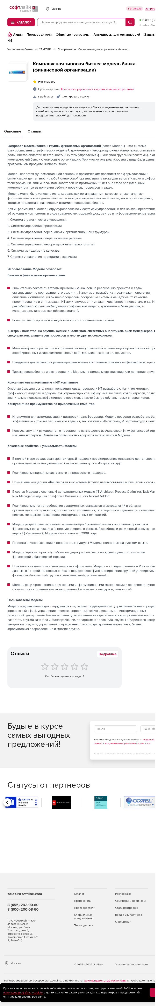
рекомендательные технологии (105, 980)
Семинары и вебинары (130, 900)
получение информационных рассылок (128, 743)
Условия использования (131, 964)
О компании (123, 921)
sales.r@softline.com (24, 894)
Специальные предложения (83, 916)
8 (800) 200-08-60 (22, 909)
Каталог (79, 893)
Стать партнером (126, 907)
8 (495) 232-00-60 (22, 905)
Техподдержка (83, 925)
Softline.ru (135, 8)
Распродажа (123, 893)
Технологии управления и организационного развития (97, 89)
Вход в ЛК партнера (128, 914)
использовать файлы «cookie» (23, 992)
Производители (84, 907)
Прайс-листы (82, 900)
